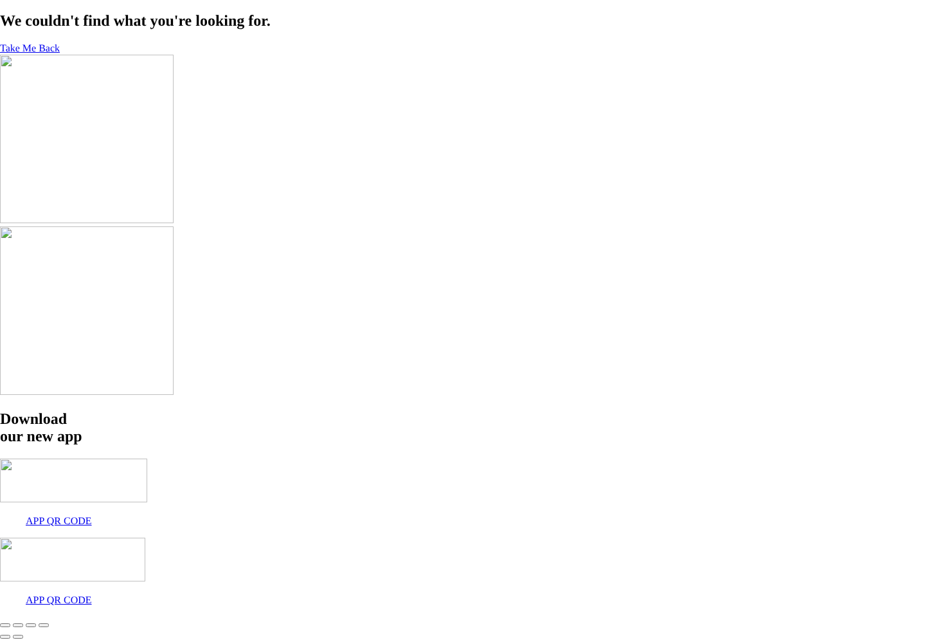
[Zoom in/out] (5, 625)
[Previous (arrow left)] (5, 637)
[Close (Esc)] (44, 625)
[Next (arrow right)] (18, 637)
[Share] (31, 625)
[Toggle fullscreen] (18, 625)
